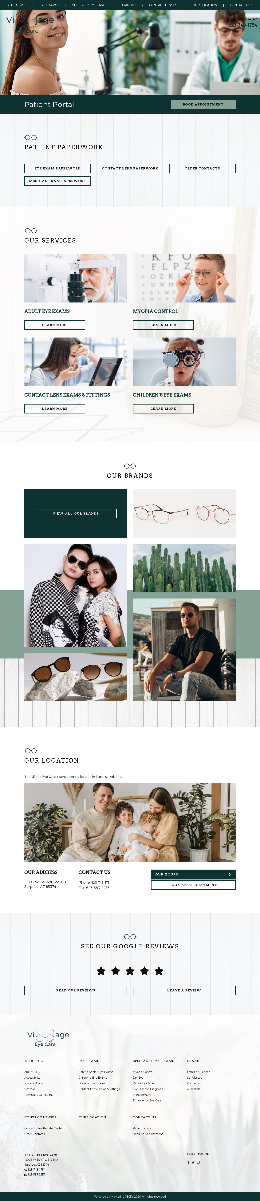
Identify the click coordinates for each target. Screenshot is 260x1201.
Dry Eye (138, 1077)
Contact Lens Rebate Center (43, 1128)
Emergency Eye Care (147, 1100)
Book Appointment (203, 104)
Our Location (204, 5)
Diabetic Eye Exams (92, 1083)
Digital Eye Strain (144, 1083)
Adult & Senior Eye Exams (96, 1072)
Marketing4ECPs (122, 1196)
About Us (15, 5)
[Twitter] (193, 1162)
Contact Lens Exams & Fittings (99, 1089)
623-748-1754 (243, 25)
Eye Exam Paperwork (58, 168)
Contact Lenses (163, 5)
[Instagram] (198, 1162)
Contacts (193, 1083)
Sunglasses (194, 1077)
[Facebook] (188, 1162)
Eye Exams (48, 5)
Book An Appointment (193, 885)
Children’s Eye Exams (93, 1077)
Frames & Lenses (198, 1072)
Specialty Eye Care (88, 5)
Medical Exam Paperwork (57, 181)
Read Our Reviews (75, 990)
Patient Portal (142, 1128)
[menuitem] (17, 5)
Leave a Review (184, 990)
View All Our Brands (76, 513)
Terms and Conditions (38, 1094)
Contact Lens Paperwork (130, 168)
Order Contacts (202, 168)
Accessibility (32, 1077)
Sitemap (30, 1089)
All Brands (193, 1089)
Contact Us (240, 5)
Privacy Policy (33, 1083)
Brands (127, 5)
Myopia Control (143, 1072)
